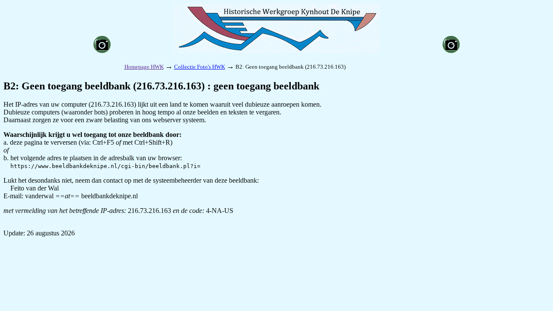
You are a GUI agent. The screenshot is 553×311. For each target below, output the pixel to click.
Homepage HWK (144, 66)
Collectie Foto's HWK (199, 66)
